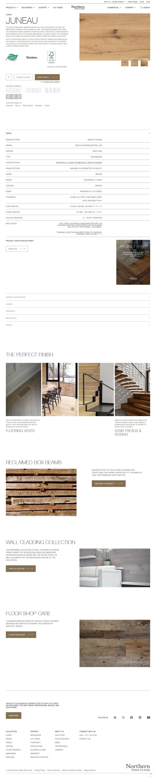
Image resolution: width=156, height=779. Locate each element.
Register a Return (39, 757)
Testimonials (61, 746)
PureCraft (35, 742)
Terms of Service (53, 770)
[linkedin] (140, 717)
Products (10, 7)
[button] (12, 7)
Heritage (10, 757)
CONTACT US (84, 739)
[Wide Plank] (13, 90)
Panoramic (11, 753)
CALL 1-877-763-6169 (88, 735)
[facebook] (131, 717)
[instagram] (123, 717)
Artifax (9, 746)
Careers (59, 750)
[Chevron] (52, 90)
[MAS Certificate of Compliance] (16, 57)
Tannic (9, 742)
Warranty (35, 753)
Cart (148, 1)
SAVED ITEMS (132, 1)
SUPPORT (43, 7)
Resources (35, 735)
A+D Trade (35, 739)
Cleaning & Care (38, 750)
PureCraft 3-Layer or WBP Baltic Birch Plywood (79, 162)
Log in (141, 1)
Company (129, 7)
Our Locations (62, 739)
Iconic (9, 14)
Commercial (113, 7)
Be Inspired (27, 7)
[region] (78, 212)
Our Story (60, 735)
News (57, 742)
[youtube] (148, 717)
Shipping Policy (90, 770)
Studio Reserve (13, 750)
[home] (78, 7)
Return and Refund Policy (72, 770)
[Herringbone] (33, 90)
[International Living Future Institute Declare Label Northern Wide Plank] (36, 57)
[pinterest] (115, 717)
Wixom (9, 739)
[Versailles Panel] (13, 96)
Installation (36, 746)
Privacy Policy (40, 770)
